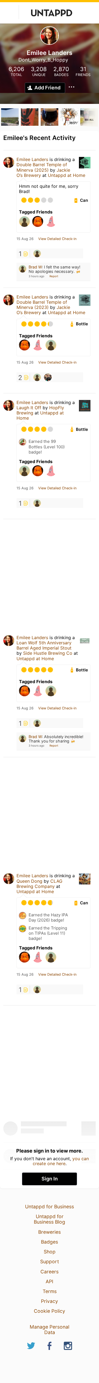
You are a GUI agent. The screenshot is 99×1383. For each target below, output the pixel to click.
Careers (49, 1271)
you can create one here (61, 1161)
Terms (50, 1291)
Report (54, 276)
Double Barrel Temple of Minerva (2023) (41, 304)
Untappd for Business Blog (49, 1219)
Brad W (35, 267)
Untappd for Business (49, 1206)
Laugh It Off (28, 407)
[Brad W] (37, 253)
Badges (49, 1242)
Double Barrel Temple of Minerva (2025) (41, 167)
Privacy (49, 1301)
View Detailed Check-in (57, 239)
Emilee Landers (32, 159)
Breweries (49, 1232)
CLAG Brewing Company (39, 883)
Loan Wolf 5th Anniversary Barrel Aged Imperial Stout (44, 645)
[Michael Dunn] (48, 377)
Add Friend (47, 87)
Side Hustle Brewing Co (47, 653)
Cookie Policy (49, 1311)
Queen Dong (29, 881)
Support (49, 1261)
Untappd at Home (66, 175)
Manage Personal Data (49, 1329)
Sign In (50, 1179)
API (49, 1281)
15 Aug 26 (25, 239)
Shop (50, 1252)
